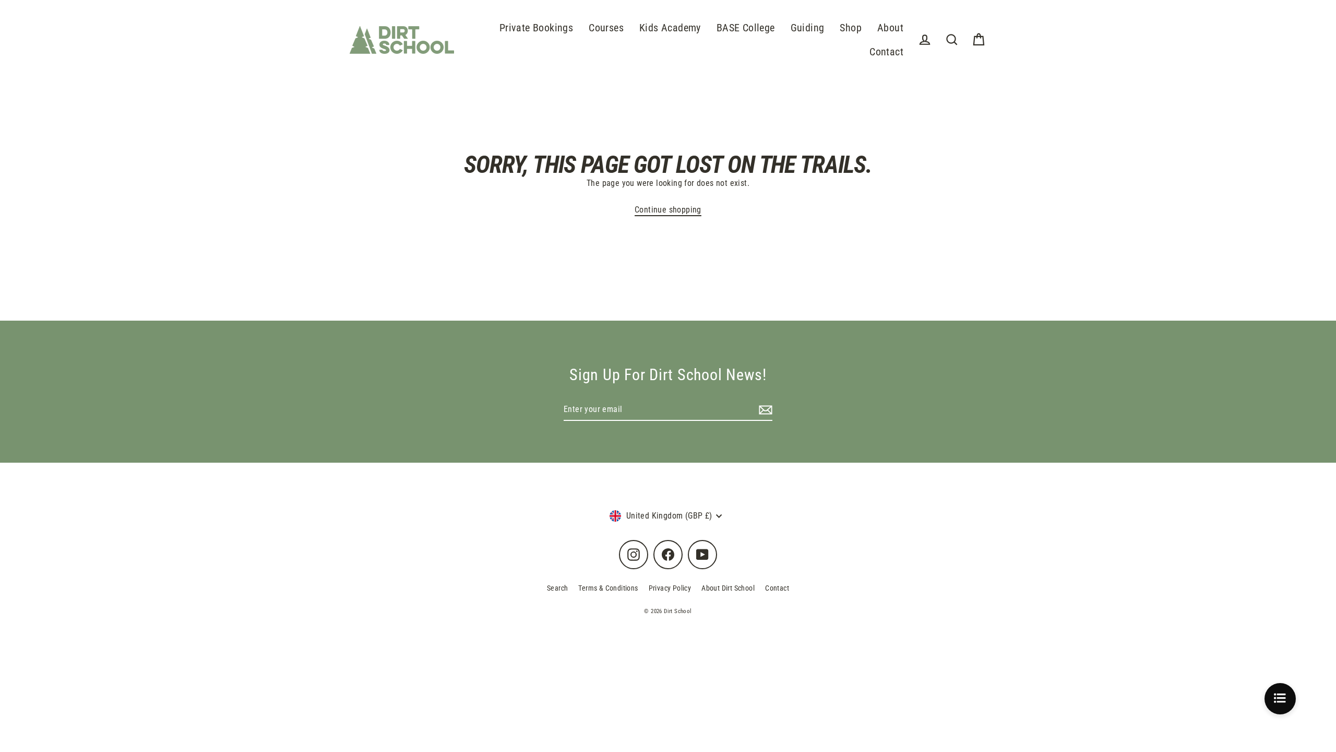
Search (557, 588)
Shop (851, 28)
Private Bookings (536, 28)
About (890, 28)
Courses (606, 28)
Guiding (808, 28)
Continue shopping (668, 210)
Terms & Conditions (608, 588)
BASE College (746, 28)
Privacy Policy (670, 588)
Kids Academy (670, 28)
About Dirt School (728, 588)
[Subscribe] (764, 409)
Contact (886, 52)
